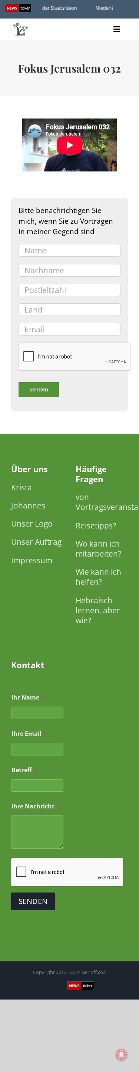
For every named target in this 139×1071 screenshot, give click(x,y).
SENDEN (33, 901)
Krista (21, 487)
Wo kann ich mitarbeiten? (98, 548)
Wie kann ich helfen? (98, 577)
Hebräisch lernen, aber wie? (98, 610)
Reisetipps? (96, 525)
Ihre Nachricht (35, 806)
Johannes (28, 505)
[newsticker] (20, 24)
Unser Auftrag (36, 542)
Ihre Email (28, 733)
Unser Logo (32, 523)
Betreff (24, 770)
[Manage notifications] (122, 1055)
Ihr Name (27, 697)
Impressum (31, 560)
